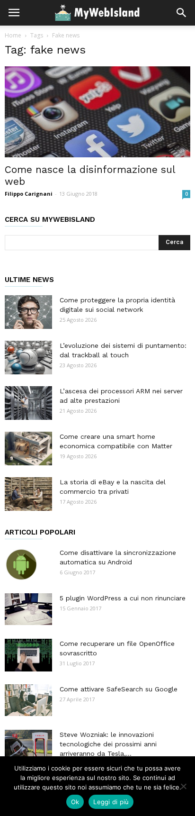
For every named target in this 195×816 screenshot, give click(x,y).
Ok (75, 802)
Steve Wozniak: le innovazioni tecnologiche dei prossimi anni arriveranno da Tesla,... (108, 744)
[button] (181, 13)
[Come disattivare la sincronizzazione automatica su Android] (21, 564)
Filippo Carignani (29, 193)
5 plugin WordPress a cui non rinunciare (123, 598)
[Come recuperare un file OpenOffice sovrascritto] (28, 655)
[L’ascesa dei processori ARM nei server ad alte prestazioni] (28, 403)
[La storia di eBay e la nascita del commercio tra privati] (28, 494)
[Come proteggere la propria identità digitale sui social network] (28, 312)
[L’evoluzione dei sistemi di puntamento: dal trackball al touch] (28, 357)
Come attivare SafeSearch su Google (118, 689)
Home (13, 35)
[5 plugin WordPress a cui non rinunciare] (28, 609)
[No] (183, 786)
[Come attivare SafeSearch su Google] (28, 700)
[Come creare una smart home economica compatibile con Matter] (28, 448)
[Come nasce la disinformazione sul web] (97, 111)
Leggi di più (111, 802)
